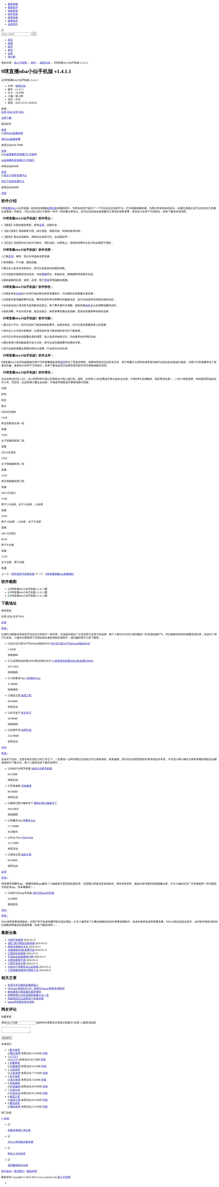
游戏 (10, 43)
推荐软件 (13, 21)
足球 (15, 112)
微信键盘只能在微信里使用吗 (24, 991)
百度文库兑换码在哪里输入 (23, 985)
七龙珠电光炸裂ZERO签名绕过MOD (72, 660)
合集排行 (13, 24)
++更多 (5, 1118)
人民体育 (15, 1069)
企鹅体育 (15, 1063)
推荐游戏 (13, 17)
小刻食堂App (33, 678)
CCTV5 (14, 1056)
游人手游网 (20, 62)
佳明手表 (26, 730)
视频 (44, 274)
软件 (10, 46)
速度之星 (26, 695)
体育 (49, 208)
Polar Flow (27, 837)
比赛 (3, 112)
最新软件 (13, 7)
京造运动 (15, 1089)
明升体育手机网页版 (23, 574)
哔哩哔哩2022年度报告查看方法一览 (28, 995)
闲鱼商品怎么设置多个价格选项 (26, 998)
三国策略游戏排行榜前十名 (23, 970)
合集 (10, 53)
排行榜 (11, 56)
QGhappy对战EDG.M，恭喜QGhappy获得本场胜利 (36, 988)
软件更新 (13, 14)
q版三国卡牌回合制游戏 (21, 943)
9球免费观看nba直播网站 (60, 574)
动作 (87, 305)
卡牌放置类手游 (17, 960)
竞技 (46, 280)
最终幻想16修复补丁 (45, 803)
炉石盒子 (26, 712)
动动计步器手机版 (41, 768)
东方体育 (15, 1076)
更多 (3, 129)
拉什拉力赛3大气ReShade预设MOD (70, 643)
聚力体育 (15, 1050)
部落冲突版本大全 (18, 946)
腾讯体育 (15, 1103)
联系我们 (19, 1171)
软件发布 (6, 1171)
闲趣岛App (29, 820)
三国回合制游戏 (17, 953)
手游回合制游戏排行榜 (20, 956)
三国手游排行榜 (17, 963)
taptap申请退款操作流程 (21, 1002)
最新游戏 (13, 4)
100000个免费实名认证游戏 (23, 966)
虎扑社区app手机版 (43, 893)
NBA (21, 112)
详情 (3, 151)
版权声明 (32, 1171)
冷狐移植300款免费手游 (21, 950)
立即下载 (6, 118)
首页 (10, 40)
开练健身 (26, 785)
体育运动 (45, 62)
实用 (41, 225)
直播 (7, 208)
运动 (9, 112)
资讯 (10, 50)
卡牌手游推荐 (15, 940)
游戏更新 (13, 10)
